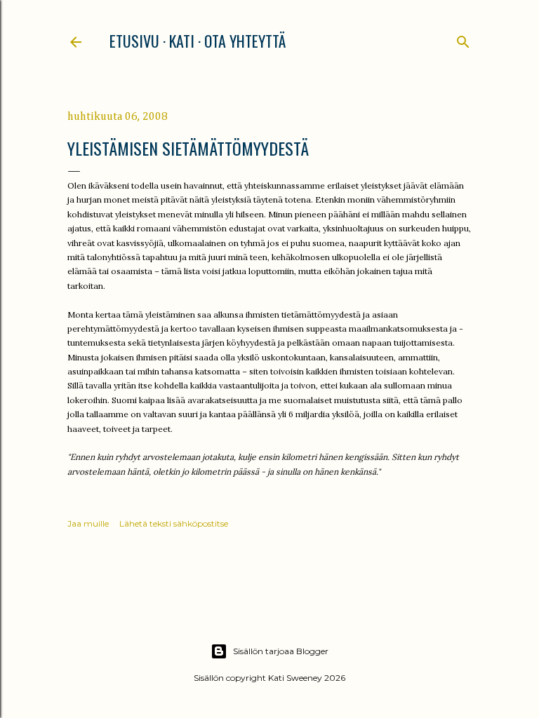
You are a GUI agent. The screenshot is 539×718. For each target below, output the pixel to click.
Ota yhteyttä (245, 40)
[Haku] (463, 39)
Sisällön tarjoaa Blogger (280, 651)
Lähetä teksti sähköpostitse (173, 523)
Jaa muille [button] (88, 523)
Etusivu (134, 40)
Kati (181, 40)
